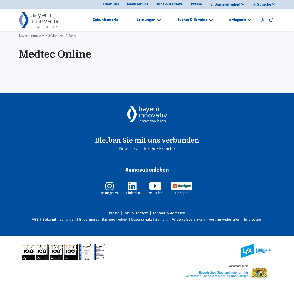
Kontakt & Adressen (168, 213)
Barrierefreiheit (227, 4)
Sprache (264, 4)
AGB (36, 219)
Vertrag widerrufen (225, 219)
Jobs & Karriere (170, 4)
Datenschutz (142, 219)
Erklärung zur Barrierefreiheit (103, 219)
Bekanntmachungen (59, 219)
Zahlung (162, 219)
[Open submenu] (159, 20)
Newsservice (137, 4)
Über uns (111, 4)
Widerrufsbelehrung (189, 219)
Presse (196, 4)
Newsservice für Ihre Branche (147, 149)
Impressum (253, 219)
